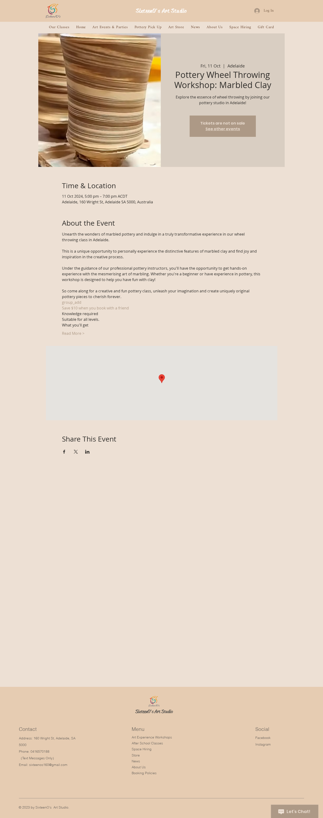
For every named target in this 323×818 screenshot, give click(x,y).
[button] (59, 27)
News (136, 761)
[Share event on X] (76, 452)
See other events (222, 129)
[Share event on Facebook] (64, 452)
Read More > (73, 333)
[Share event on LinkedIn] (87, 452)
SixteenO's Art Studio (161, 10)
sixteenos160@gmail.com (48, 765)
